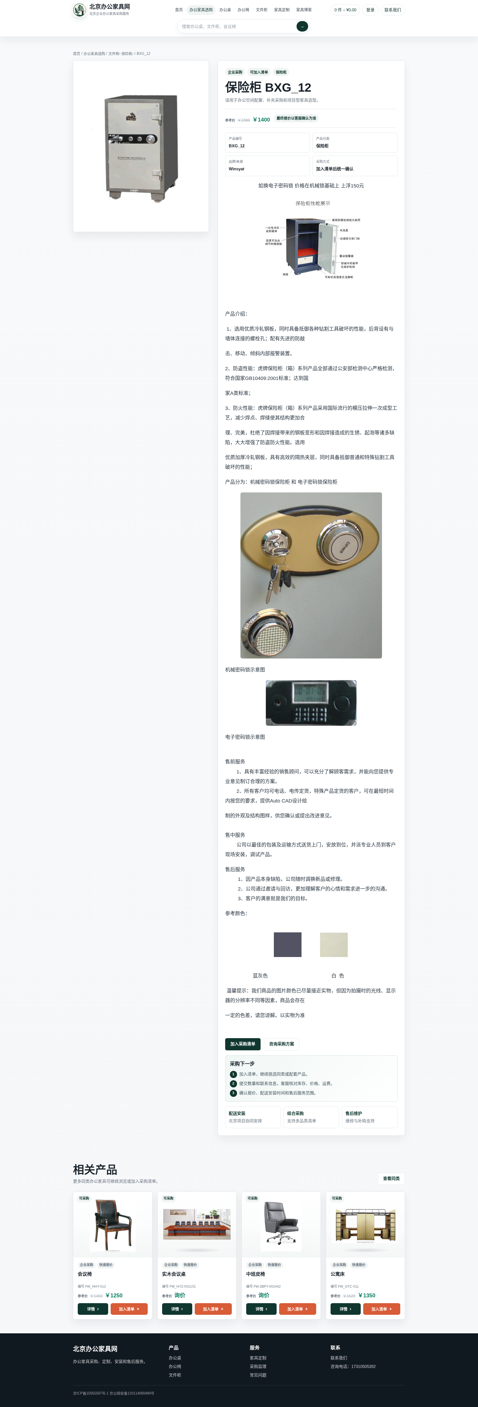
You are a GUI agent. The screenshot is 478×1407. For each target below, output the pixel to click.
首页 (179, 9)
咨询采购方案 (281, 1043)
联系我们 (393, 9)
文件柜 (261, 9)
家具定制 (282, 9)
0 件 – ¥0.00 (345, 9)
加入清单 (126, 1309)
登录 (370, 9)
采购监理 (258, 1366)
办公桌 (225, 9)
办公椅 (243, 9)
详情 (91, 1309)
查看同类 (391, 1178)
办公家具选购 (201, 9)
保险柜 (126, 54)
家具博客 (304, 9)
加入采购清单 (242, 1043)
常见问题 (258, 1375)
